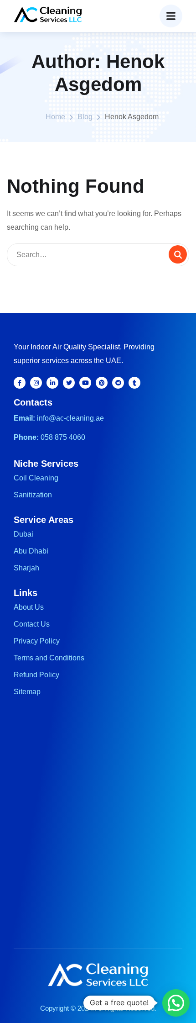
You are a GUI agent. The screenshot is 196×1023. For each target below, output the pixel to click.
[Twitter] (69, 383)
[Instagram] (36, 383)
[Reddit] (118, 383)
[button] (176, 1003)
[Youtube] (85, 383)
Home (55, 117)
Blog (85, 117)
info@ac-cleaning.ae (70, 418)
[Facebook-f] (20, 383)
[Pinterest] (102, 383)
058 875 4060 (63, 437)
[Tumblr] (134, 383)
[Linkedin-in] (52, 383)
